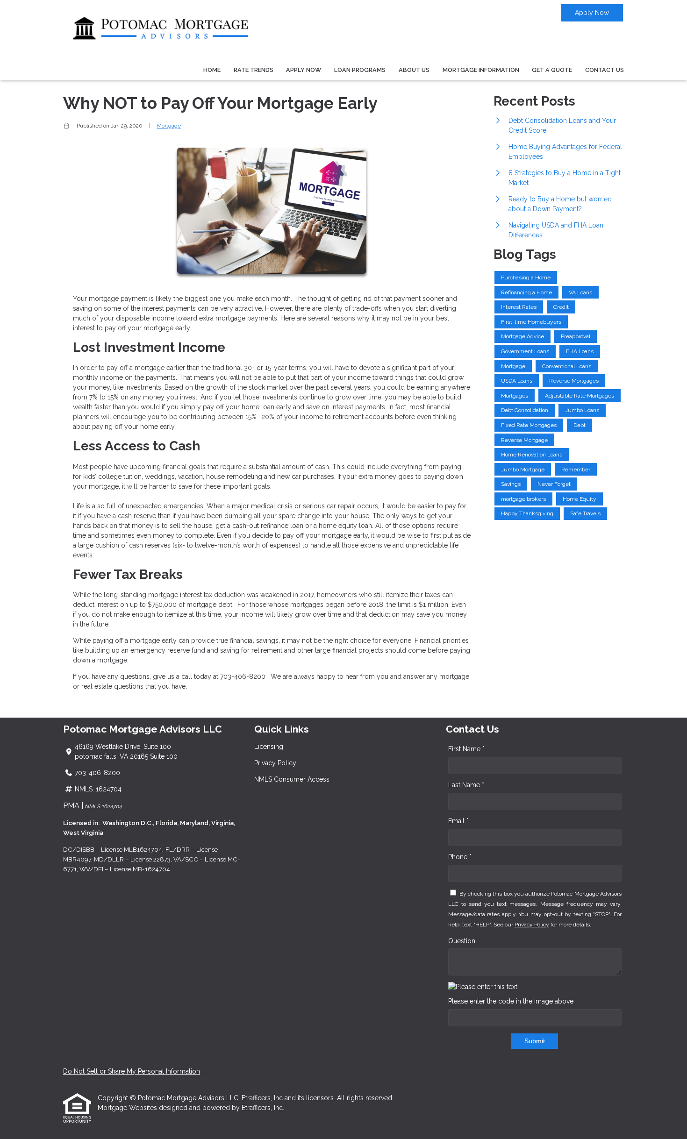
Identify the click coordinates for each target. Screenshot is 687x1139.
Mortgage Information (481, 69)
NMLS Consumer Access (291, 779)
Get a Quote (552, 69)
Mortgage (169, 125)
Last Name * (466, 785)
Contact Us (604, 69)
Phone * (460, 857)
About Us (414, 69)
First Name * (466, 749)
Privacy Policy (275, 763)
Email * (458, 821)
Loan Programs (360, 69)
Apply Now (592, 12)
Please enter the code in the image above (510, 1001)
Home (212, 69)
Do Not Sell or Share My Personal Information (131, 1071)
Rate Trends (253, 69)
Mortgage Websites (128, 1107)
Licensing (268, 746)
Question (461, 941)
